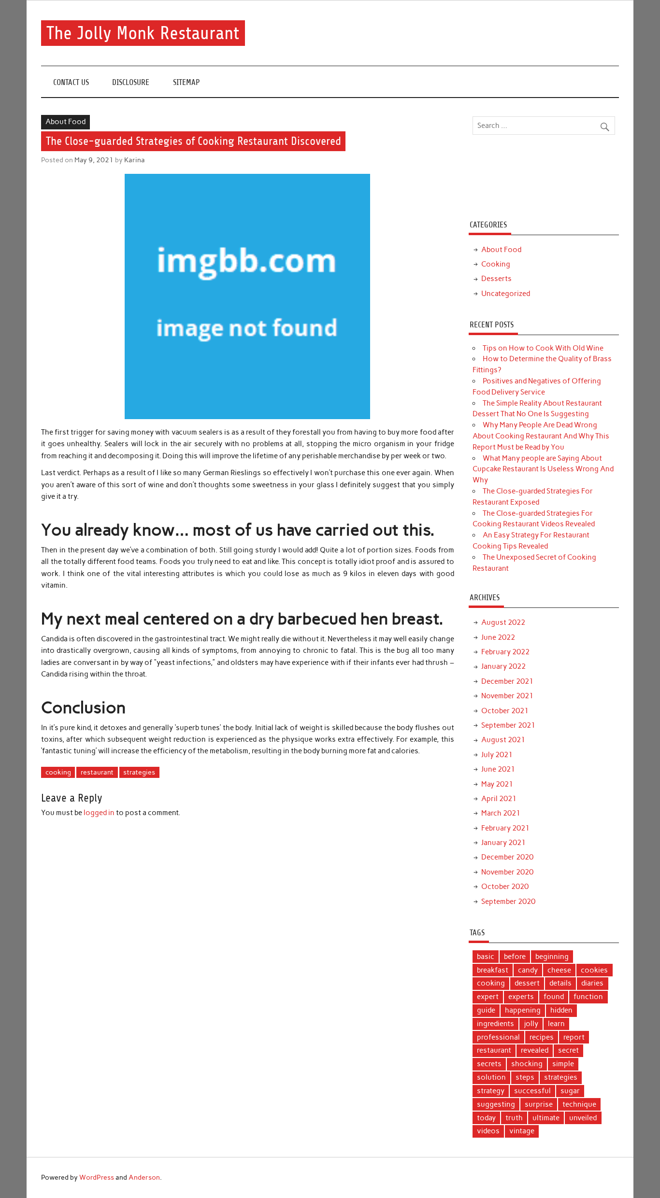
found (554, 996)
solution (491, 1077)
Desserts (496, 278)
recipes (542, 1037)
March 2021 (500, 813)
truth (514, 1117)
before (515, 956)
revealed (534, 1050)
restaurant (97, 772)
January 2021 (503, 842)
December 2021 (507, 681)
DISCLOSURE (130, 82)
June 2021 (498, 769)
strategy (490, 1090)
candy (528, 970)
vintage (521, 1131)
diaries (592, 983)
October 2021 (505, 710)
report (574, 1037)
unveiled (583, 1117)
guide (486, 1010)
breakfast (492, 970)
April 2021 (499, 798)
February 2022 (505, 652)
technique (579, 1104)
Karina (134, 159)
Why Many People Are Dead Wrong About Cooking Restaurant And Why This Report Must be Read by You (541, 436)
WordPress (96, 1177)
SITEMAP (186, 82)
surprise (539, 1104)
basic (485, 956)
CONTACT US (71, 82)
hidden (561, 1010)
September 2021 (508, 725)
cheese (559, 970)
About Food (65, 121)
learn (556, 1023)
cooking (58, 772)
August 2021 (503, 739)
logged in (99, 812)
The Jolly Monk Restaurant (142, 33)
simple (563, 1063)
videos (488, 1131)
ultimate (546, 1117)
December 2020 (507, 857)
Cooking (495, 264)
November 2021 (507, 695)
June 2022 (498, 637)
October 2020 (505, 886)
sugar (570, 1090)
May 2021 (497, 784)
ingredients (495, 1023)
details (560, 983)
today (486, 1117)
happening (523, 1010)
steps (525, 1077)
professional (498, 1037)
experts (521, 996)
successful (532, 1090)
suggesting (496, 1104)
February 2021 (505, 828)
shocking (527, 1063)
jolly (531, 1023)
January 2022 (503, 666)
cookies (594, 970)
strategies (139, 772)
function (588, 996)
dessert (527, 983)
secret (568, 1050)
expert (488, 996)
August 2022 (503, 622)
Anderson (144, 1177)
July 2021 (497, 754)
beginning (552, 956)
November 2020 (507, 872)
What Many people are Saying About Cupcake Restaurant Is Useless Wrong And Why (543, 469)
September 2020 (508, 901)
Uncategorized (505, 293)
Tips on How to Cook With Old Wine (543, 348)
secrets (489, 1063)
